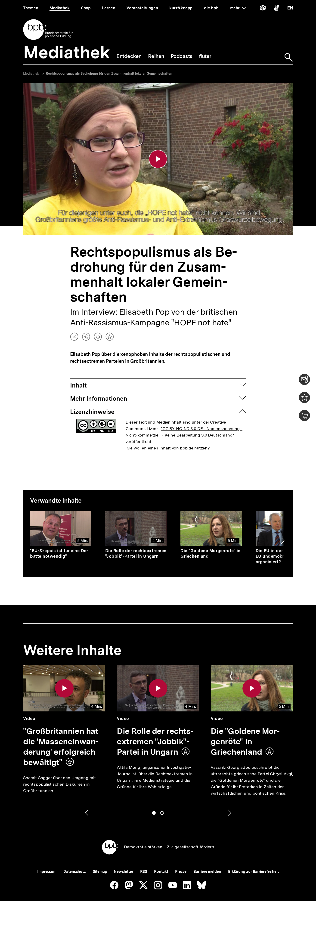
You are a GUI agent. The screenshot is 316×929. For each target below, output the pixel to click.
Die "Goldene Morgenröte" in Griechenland (245, 741)
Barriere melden (207, 871)
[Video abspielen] (158, 159)
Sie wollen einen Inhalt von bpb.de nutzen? (168, 448)
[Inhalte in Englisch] (290, 8)
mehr (238, 8)
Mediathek (31, 73)
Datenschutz (74, 871)
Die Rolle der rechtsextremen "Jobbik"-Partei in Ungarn (136, 553)
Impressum (46, 871)
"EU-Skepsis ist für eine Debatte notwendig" (59, 553)
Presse (180, 871)
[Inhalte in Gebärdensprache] (276, 8)
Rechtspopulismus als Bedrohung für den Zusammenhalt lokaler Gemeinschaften (109, 73)
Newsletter (123, 871)
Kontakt (161, 871)
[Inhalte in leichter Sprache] (263, 8)
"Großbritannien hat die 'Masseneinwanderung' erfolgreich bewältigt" (60, 746)
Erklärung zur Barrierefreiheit (253, 871)
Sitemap (100, 871)
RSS (143, 871)
